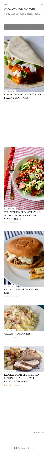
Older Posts (39, 432)
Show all (38, 27)
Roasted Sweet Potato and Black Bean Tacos (22, 96)
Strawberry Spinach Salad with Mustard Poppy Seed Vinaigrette (22, 215)
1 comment (14, 101)
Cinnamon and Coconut (19, 9)
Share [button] (6, 101)
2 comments (15, 337)
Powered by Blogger (26, 448)
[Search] (42, 4)
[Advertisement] (24, 125)
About (14, 14)
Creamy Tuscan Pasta (18, 333)
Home (7, 14)
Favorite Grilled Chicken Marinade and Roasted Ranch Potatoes (22, 378)
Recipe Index (26, 14)
